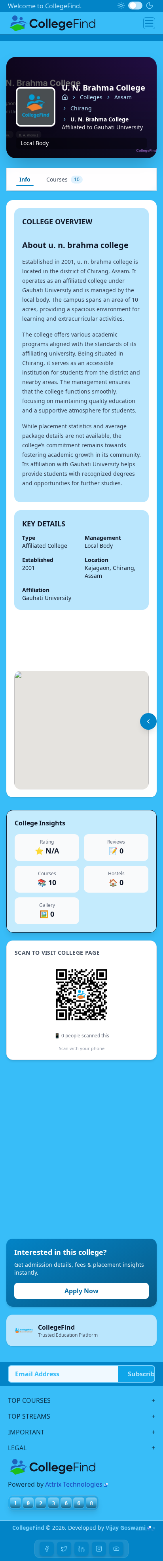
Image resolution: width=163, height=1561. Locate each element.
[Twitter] (64, 1549)
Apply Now (81, 1291)
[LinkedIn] (81, 1549)
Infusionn (143, 1529)
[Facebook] (47, 1549)
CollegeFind (28, 1527)
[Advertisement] (81, 1149)
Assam (123, 97)
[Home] (65, 97)
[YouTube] (116, 1549)
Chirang (81, 108)
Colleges (91, 97)
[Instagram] (99, 1549)
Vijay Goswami (126, 1527)
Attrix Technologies (73, 1484)
